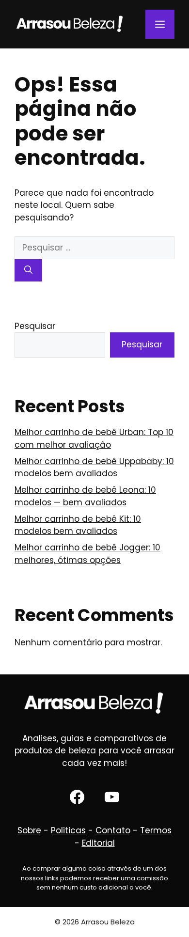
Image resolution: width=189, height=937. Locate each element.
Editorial (98, 843)
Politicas (68, 830)
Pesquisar (35, 326)
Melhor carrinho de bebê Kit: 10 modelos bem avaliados (78, 525)
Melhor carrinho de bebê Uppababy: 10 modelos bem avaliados (94, 467)
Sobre (29, 830)
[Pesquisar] (28, 270)
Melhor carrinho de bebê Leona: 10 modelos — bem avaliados (85, 496)
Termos (156, 830)
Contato (112, 830)
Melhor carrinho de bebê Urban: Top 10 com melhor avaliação (94, 438)
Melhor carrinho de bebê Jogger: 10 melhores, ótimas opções (87, 554)
